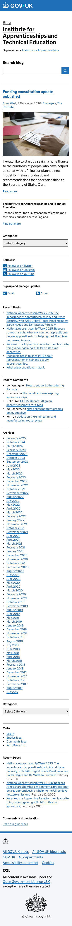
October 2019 (15, 602)
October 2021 (15, 528)
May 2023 (13, 469)
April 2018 (13, 657)
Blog (7, 22)
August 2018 (14, 641)
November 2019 (16, 598)
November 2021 (16, 524)
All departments (31, 857)
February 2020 (16, 594)
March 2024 (14, 446)
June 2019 (13, 614)
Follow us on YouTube (20, 274)
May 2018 (12, 653)
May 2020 (13, 582)
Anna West (9, 103)
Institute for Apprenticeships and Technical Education (30, 36)
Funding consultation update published (28, 94)
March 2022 (14, 512)
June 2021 (13, 536)
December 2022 (17, 481)
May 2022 (13, 504)
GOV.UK (9, 857)
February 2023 (16, 477)
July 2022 (12, 500)
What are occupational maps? (25, 367)
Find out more (12, 223)
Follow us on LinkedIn (21, 270)
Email (10, 293)
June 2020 (13, 579)
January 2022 (15, 520)
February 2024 (16, 450)
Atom (44, 293)
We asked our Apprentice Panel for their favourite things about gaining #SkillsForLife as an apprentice (37, 348)
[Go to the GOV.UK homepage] (18, 5)
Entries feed (14, 737)
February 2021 (15, 547)
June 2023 (13, 465)
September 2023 (17, 461)
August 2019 (14, 610)
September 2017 (17, 684)
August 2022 (15, 497)
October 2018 (15, 637)
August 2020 (15, 571)
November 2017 (16, 676)
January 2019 (15, 625)
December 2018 (16, 629)
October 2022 (15, 489)
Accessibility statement (20, 863)
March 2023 (14, 473)
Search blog (13, 62)
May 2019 (12, 617)
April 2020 (13, 586)
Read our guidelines (15, 824)
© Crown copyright (36, 916)
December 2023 (17, 454)
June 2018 (13, 649)
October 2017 (15, 680)
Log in (10, 733)
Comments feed (16, 741)
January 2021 (15, 551)
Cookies (48, 863)
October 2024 (15, 442)
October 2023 (15, 457)
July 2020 (12, 575)
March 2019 (14, 621)
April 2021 (13, 539)
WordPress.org (15, 745)
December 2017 (16, 672)
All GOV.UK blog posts (49, 851)
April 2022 (13, 508)
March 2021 (14, 543)
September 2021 (17, 532)
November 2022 (17, 485)
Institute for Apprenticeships (40, 50)
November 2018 (16, 633)
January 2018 (15, 668)
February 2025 (16, 438)
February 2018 (15, 664)
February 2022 (16, 516)
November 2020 (17, 559)
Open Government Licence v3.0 (26, 881)
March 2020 (14, 590)
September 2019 (17, 606)
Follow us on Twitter (20, 265)
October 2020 (15, 563)
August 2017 (14, 688)
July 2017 (12, 692)
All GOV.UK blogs (16, 851)
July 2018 (12, 645)
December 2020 (17, 555)
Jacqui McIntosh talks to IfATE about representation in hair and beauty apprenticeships (29, 359)
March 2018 (14, 660)
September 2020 (17, 567)
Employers (49, 103)
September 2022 (17, 493)
